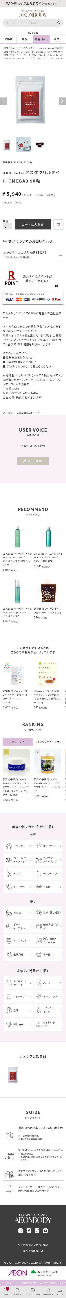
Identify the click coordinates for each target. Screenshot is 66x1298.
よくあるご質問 (47, 1283)
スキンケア (19, 846)
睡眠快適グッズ (50, 926)
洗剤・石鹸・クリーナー (49, 940)
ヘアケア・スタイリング (50, 859)
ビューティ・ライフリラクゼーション (26, 47)
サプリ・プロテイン (25, 51)
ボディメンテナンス (20, 926)
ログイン (11, 1283)
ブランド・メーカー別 (20, 54)
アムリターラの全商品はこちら (21, 413)
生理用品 (18, 954)
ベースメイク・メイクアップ (21, 859)
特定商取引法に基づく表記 (33, 1245)
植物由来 (18, 1024)
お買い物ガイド (28, 1283)
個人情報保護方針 (33, 1250)
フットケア (18, 887)
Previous (3, 101)
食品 (12, 51)
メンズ (16, 873)
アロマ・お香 (20, 940)
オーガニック (50, 996)
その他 (47, 887)
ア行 (34, 54)
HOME (5, 47)
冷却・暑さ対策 (51, 912)
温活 (16, 1010)
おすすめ (33, 32)
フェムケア (19, 996)
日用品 (17, 912)
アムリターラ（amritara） (50, 54)
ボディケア (49, 846)
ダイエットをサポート (20, 982)
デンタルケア (50, 873)
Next (62, 101)
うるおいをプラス (49, 1024)
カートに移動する (60, 1271)
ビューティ (49, 58)
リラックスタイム (48, 1010)
